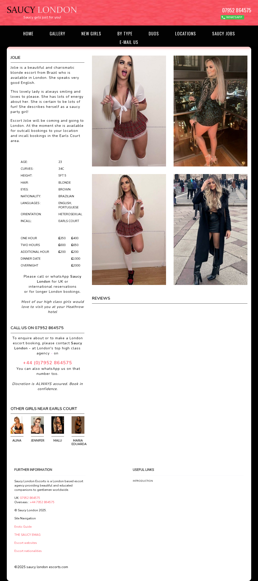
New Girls (91, 33)
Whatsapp (233, 17)
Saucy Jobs (223, 33)
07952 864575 (236, 10)
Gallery (57, 33)
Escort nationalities (28, 551)
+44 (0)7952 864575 (47, 363)
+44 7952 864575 (42, 502)
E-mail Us (129, 42)
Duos (154, 33)
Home (28, 33)
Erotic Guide (22, 527)
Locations (185, 33)
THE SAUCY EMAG (27, 535)
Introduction (143, 481)
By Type (125, 33)
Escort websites (25, 543)
